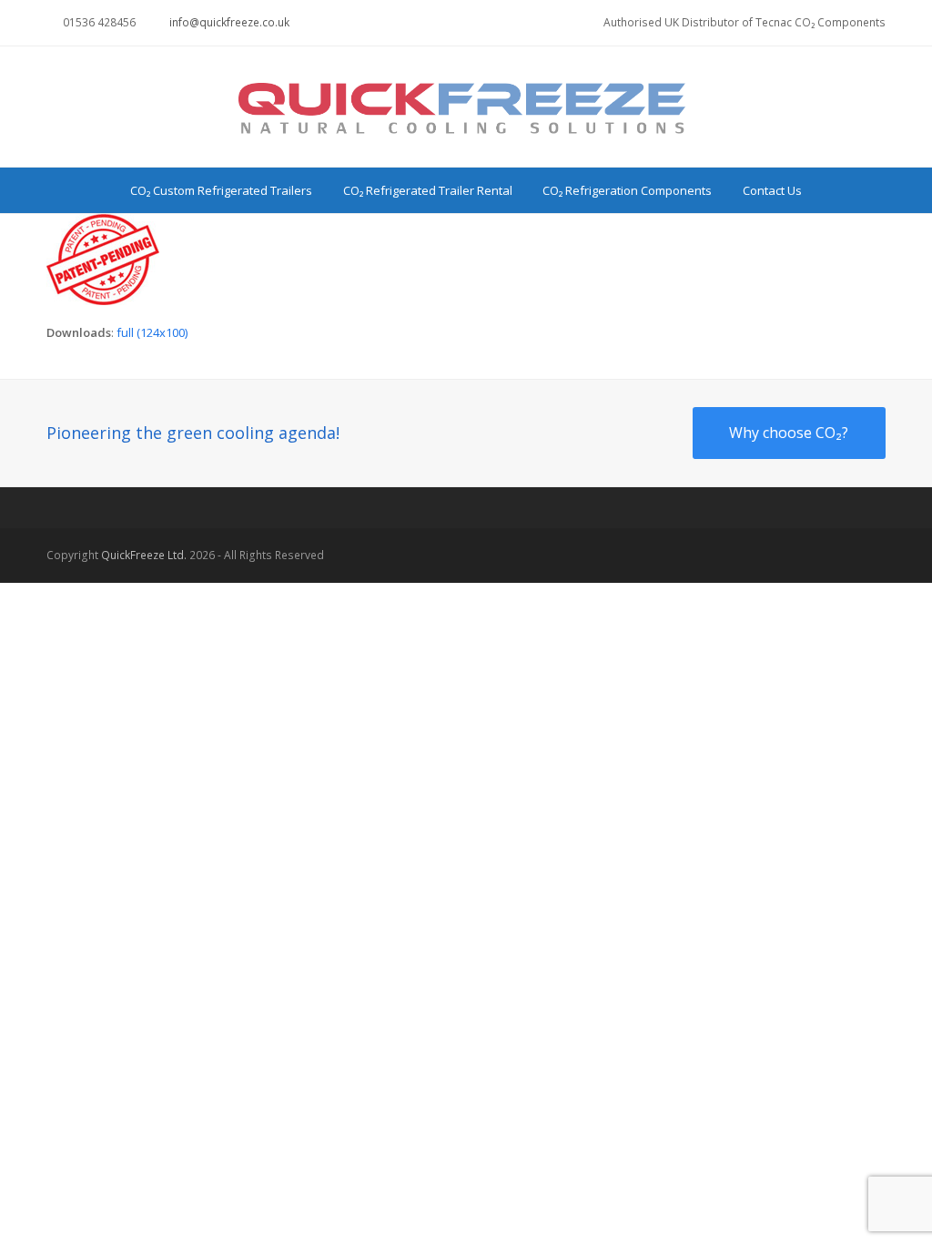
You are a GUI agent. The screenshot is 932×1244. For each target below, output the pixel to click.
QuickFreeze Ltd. (144, 555)
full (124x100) (151, 332)
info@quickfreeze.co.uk (229, 22)
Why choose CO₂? (788, 433)
